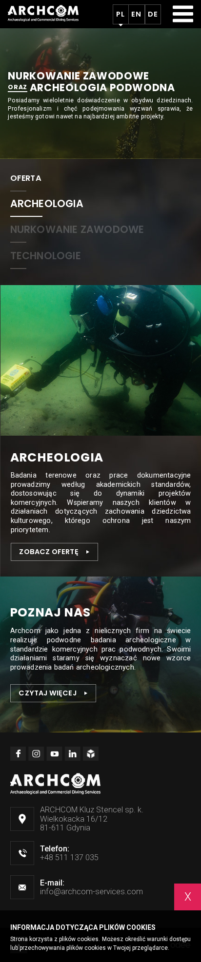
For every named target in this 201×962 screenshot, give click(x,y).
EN (136, 14)
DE (153, 14)
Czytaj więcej (47, 693)
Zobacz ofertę (48, 552)
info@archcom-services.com (91, 891)
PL (120, 14)
